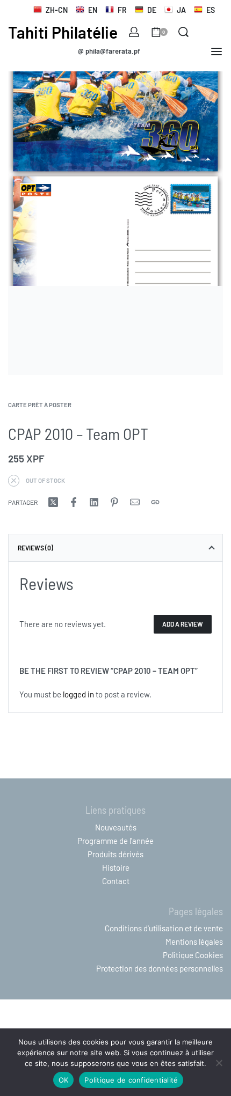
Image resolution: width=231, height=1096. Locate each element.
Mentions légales (194, 941)
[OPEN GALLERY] (115, 178)
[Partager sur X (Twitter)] (53, 502)
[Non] (219, 1061)
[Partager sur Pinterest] (114, 502)
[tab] (115, 548)
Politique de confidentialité (131, 1080)
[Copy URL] (155, 502)
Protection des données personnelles (159, 968)
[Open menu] (216, 51)
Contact (115, 881)
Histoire (115, 867)
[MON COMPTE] (134, 32)
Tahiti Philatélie (63, 32)
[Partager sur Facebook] (73, 502)
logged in (78, 694)
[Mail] (135, 502)
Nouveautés (115, 827)
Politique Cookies (193, 955)
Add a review (182, 624)
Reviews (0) (35, 547)
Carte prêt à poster (39, 404)
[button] (109, 52)
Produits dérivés (115, 854)
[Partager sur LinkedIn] (94, 502)
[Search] (183, 32)
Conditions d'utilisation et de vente (164, 928)
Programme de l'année (115, 840)
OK (64, 1080)
